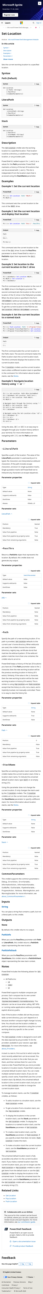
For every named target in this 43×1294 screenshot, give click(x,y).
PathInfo (6, 934)
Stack (4, 842)
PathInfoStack (9, 950)
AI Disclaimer (6, 1282)
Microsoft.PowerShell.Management (18, 27)
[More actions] (39, 27)
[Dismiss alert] (39, 3)
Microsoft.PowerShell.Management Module (23, 40)
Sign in (38, 23)
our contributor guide (26, 1222)
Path (4, 730)
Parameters (7, 56)
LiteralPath (6, 514)
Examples (6, 53)
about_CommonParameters (13, 896)
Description (7, 51)
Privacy (14, 1285)
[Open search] (33, 23)
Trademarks (6, 1291)
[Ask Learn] (36, 27)
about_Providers (8, 1048)
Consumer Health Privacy (10, 1288)
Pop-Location (11, 1198)
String (30, 487)
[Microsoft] (21, 22)
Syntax (5, 48)
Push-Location (11, 1201)
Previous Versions (19, 1282)
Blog (29, 1282)
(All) (3, 598)
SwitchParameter (30, 575)
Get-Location (11, 1195)
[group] (21, 329)
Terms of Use (27, 1288)
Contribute (5, 1285)
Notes (16, 376)
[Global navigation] (2, 23)
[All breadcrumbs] (3, 27)
